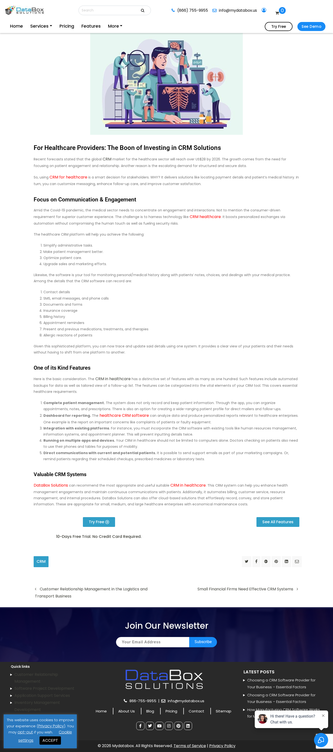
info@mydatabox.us (232, 10)
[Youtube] (159, 726)
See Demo (311, 26)
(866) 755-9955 (191, 10)
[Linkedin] (188, 726)
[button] (98, 537)
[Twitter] (150, 726)
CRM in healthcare (113, 379)
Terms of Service (190, 746)
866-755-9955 (143, 700)
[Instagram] (169, 726)
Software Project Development (44, 688)
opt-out (25, 732)
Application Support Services (42, 695)
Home (15, 26)
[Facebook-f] (140, 726)
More (87, 26)
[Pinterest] (178, 726)
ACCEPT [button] (50, 740)
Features (71, 26)
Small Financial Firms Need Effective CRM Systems (245, 589)
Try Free (278, 26)
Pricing (52, 26)
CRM (107, 159)
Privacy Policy (222, 746)
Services (32, 26)
